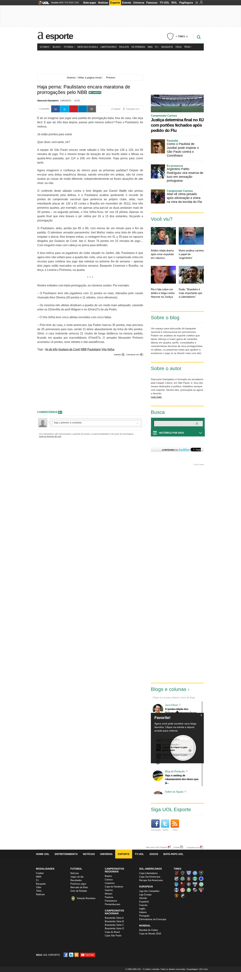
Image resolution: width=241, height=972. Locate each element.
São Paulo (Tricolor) (201, 890)
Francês (143, 905)
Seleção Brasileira (86, 898)
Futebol (69, 47)
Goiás (201, 884)
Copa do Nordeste (114, 886)
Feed (175, 830)
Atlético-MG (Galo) (182, 873)
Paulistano (94, 349)
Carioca (109, 879)
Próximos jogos (78, 883)
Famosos (152, 2)
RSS (76, 955)
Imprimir (117, 354)
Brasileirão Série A (114, 918)
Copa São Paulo (113, 935)
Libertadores (108, 47)
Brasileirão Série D (114, 928)
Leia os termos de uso (50, 436)
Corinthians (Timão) (189, 878)
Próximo (111, 77)
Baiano (108, 876)
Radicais (40, 894)
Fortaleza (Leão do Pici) (195, 884)
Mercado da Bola (87, 47)
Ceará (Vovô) (176, 878)
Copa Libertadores (148, 873)
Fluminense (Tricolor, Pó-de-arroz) (189, 884)
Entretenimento (66, 854)
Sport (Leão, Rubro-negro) (176, 895)
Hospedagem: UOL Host (197, 969)
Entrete (126, 2)
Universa (138, 2)
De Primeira (138, 47)
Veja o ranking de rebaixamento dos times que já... (181, 779)
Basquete (167, 47)
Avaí (189, 873)
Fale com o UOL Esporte (156, 847)
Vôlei (178, 47)
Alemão (143, 898)
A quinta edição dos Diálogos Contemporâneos (181, 711)
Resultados (76, 880)
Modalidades (45, 868)
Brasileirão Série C (114, 925)
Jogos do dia (76, 876)
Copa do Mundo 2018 (150, 933)
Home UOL (42, 854)
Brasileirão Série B (114, 921)
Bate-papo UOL (173, 854)
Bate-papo (89, 2)
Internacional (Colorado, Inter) (182, 890)
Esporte (115, 2)
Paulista (124, 47)
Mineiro (108, 893)
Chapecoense (182, 878)
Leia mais (156, 397)
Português (144, 915)
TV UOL (164, 2)
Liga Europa (145, 894)
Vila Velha (107, 349)
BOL (174, 2)
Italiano (143, 912)
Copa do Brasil (112, 932)
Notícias (103, 2)
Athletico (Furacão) (176, 873)
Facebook (156, 830)
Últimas (44, 47)
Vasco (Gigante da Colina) (182, 895)
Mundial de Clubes (148, 930)
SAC (77, 2)
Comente (96, 92)
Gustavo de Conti (69, 349)
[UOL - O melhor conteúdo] (42, 4)
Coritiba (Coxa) (195, 878)
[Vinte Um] (120, 62)
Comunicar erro (133, 354)
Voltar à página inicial (89, 77)
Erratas (177, 847)
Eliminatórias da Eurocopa (152, 919)
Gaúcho (109, 890)
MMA (150, 47)
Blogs (56, 47)
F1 (156, 47)
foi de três (51, 349)
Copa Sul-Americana (149, 876)
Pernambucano (112, 904)
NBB (84, 349)
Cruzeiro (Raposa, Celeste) (201, 878)
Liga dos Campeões (149, 891)
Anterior (70, 77)
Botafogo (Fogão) (201, 873)
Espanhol (144, 901)
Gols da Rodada (78, 891)
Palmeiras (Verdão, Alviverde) (189, 890)
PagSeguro (186, 2)
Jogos (153, 854)
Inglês (142, 908)
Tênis (187, 47)
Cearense (110, 883)
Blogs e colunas (168, 689)
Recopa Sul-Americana (151, 880)
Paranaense (111, 900)
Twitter (165, 830)
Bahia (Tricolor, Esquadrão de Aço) (195, 873)
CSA (176, 884)
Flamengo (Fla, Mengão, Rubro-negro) (182, 884)
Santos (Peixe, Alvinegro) (195, 890)
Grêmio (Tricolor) (176, 890)
